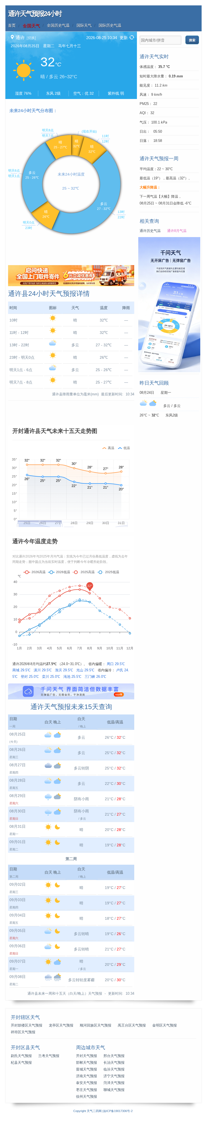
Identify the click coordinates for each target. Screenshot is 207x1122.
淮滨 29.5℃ (64, 670)
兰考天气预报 (48, 1056)
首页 (12, 25)
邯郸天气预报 (86, 1063)
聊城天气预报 (114, 1090)
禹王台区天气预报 (132, 1025)
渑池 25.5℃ (72, 677)
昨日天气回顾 (154, 383)
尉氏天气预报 (21, 1056)
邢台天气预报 (114, 1056)
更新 (124, 37)
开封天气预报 (86, 1056)
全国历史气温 (58, 25)
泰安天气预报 (86, 1083)
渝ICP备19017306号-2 (118, 1111)
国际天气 (84, 25)
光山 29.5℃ (85, 670)
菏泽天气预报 (114, 1083)
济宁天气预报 (114, 1076)
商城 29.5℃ (21, 670)
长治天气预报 (114, 1063)
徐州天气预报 (86, 1097)
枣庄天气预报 (86, 1090)
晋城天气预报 (86, 1069)
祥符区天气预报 (23, 1032)
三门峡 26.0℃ (95, 677)
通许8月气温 (177, 231)
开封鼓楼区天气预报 (26, 1025)
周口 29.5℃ (116, 664)
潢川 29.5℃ (43, 670)
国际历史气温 (110, 25)
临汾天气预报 (114, 1069)
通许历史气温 (150, 231)
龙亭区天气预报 (61, 1025)
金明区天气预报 (164, 1025)
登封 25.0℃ (30, 677)
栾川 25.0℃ (51, 677)
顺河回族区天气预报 (95, 1025)
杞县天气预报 (21, 1063)
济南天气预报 (86, 1076)
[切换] (31, 38)
